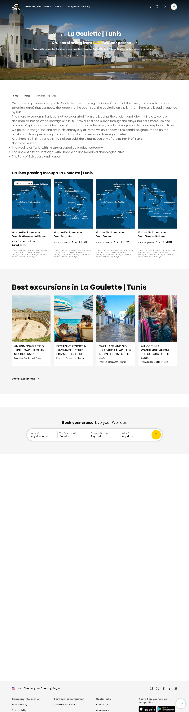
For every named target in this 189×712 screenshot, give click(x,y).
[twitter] (157, 689)
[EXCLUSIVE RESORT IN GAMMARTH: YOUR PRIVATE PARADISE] (73, 330)
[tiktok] (170, 689)
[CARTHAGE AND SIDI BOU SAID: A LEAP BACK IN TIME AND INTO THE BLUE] (115, 330)
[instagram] (151, 689)
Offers (57, 6)
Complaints (102, 710)
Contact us (102, 704)
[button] (164, 6)
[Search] (157, 6)
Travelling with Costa (37, 6)
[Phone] (151, 6)
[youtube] (176, 689)
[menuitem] (42, 434)
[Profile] (174, 6)
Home (15, 95)
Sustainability (19, 710)
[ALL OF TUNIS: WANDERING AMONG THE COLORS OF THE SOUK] (158, 330)
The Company (19, 704)
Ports (27, 95)
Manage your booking (78, 6)
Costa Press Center (64, 704)
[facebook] (163, 689)
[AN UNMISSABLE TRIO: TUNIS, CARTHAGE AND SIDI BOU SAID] (31, 330)
